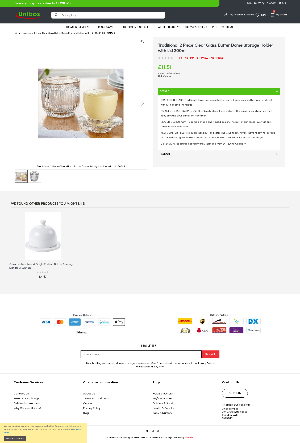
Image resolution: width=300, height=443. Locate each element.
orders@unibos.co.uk (237, 404)
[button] (142, 44)
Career (87, 403)
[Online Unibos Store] (28, 15)
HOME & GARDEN (163, 393)
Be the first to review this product (201, 58)
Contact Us (21, 393)
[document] (44, 433)
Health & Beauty (163, 408)
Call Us (236, 393)
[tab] (219, 91)
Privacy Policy (206, 363)
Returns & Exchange (26, 398)
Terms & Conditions (96, 398)
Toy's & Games (162, 398)
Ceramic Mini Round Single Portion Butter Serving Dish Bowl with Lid (41, 266)
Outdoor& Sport (163, 403)
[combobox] (108, 15)
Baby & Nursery (162, 413)
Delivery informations (169, 73)
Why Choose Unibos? (27, 408)
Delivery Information (27, 403)
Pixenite (189, 437)
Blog (86, 413)
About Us (89, 393)
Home (16, 33)
